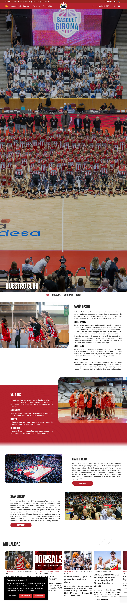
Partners (36, 6)
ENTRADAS (45, 2)
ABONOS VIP (18, 2)
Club (7, 6)
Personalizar (12, 595)
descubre (82, 483)
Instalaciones (56, 295)
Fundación (47, 6)
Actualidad (16, 6)
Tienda (27, 2)
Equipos (78, 295)
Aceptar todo (39, 595)
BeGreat (26, 6)
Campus (36, 2)
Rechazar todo (25, 595)
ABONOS (8, 2)
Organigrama (68, 295)
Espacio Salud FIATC (100, 6)
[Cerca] (45, 578)
